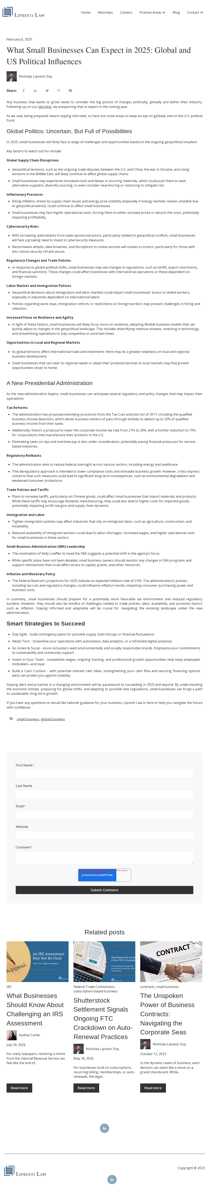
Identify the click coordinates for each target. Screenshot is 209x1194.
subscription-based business (95, 991)
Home (85, 12)
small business (28, 719)
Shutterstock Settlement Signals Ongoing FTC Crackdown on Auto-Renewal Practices (103, 1018)
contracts (147, 986)
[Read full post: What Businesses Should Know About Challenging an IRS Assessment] (38, 961)
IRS (9, 986)
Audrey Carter (29, 1035)
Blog (176, 12)
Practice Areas (150, 12)
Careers (126, 12)
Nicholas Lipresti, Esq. (35, 76)
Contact (193, 12)
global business (53, 719)
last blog (44, 106)
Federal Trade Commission (93, 986)
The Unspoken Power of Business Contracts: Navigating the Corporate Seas (167, 1014)
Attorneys (105, 12)
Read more (19, 1088)
